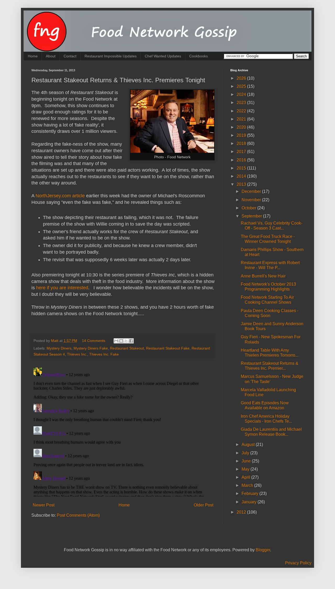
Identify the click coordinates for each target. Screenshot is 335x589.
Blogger (263, 550)
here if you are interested (62, 287)
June (247, 461)
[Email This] (116, 340)
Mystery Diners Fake (91, 348)
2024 (242, 94)
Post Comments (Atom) (78, 515)
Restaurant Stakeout (127, 348)
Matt (55, 341)
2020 (242, 127)
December (252, 191)
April (246, 477)
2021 (242, 119)
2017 (242, 151)
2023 (242, 102)
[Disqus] (123, 431)
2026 (242, 78)
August (249, 444)
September (252, 216)
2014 (242, 176)
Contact (70, 56)
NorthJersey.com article (60, 195)
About (50, 56)
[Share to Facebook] (131, 340)
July (246, 453)
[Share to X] (126, 340)
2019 (242, 135)
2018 (242, 143)
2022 (242, 111)
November (252, 200)
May (246, 469)
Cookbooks (198, 56)
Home (33, 56)
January (250, 502)
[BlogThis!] (121, 340)
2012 (242, 512)
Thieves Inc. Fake (104, 354)
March (248, 485)
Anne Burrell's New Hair (263, 276)
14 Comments (93, 341)
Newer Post (43, 505)
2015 (242, 168)
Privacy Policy (298, 563)
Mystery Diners (59, 348)
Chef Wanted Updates (163, 56)
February (250, 493)
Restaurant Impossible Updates (111, 56)
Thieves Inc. (77, 354)
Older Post (203, 505)
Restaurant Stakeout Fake (167, 348)
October (249, 208)
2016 (242, 160)
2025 (242, 86)
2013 (242, 184)
